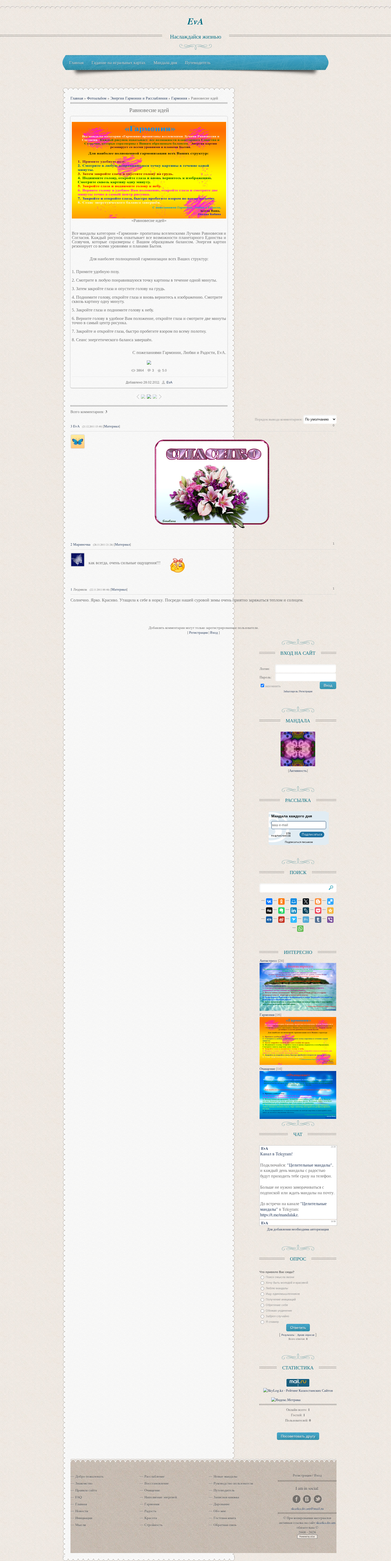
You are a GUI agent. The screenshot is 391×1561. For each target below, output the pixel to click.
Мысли (80, 1524)
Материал (111, 426)
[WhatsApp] (297, 928)
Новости (81, 1511)
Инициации (83, 1517)
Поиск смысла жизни (280, 1277)
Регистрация (198, 632)
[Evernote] (279, 910)
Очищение (267, 1068)
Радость (150, 1511)
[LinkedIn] (291, 910)
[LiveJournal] (303, 910)
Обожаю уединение (279, 1310)
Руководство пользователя (233, 1483)
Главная (76, 98)
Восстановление (156, 1483)
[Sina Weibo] (279, 919)
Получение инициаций (281, 1299)
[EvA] (88, 436)
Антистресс (268, 960)
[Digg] (266, 910)
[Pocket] (315, 910)
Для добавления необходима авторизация (298, 1229)
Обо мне (220, 1511)
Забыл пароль (291, 691)
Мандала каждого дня (291, 816)
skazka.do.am (325, 1522)
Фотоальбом (96, 98)
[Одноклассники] (279, 901)
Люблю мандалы (277, 1288)
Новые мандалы (225, 1476)
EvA (196, 21)
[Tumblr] (315, 919)
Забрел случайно (277, 1316)
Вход (214, 632)
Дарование (222, 1504)
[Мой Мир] (291, 901)
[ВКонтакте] (266, 901)
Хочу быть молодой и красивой (287, 1282)
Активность (298, 770)
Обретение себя (277, 1305)
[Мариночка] (88, 562)
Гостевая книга (225, 1517)
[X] (303, 901)
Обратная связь (225, 1524)
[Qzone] (328, 910)
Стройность (153, 1524)
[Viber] (328, 919)
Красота (150, 1517)
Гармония (179, 98)
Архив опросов (305, 1335)
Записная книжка (226, 1497)
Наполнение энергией (160, 1497)
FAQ (78, 1497)
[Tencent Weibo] (303, 919)
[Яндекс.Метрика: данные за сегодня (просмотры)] (286, 1399)
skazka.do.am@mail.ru (307, 1508)
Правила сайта (86, 1490)
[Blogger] (315, 901)
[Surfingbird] (291, 919)
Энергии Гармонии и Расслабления (138, 98)
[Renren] (266, 919)
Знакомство (84, 1483)
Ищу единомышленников (283, 1293)
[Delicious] (328, 901)
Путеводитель (224, 1490)
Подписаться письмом (299, 842)
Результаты (287, 1335)
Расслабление (154, 1476)
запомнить (273, 685)
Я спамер (272, 1321)
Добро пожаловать (89, 1476)
